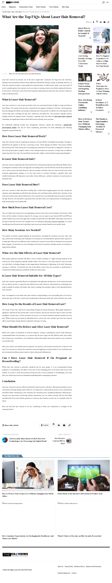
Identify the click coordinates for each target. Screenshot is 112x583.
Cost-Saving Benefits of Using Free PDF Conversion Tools (85, 61)
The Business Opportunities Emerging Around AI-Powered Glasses (102, 125)
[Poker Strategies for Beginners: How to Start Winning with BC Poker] (103, 77)
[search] (103, 2)
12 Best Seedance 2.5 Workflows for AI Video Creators (102, 105)
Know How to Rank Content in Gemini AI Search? (84, 32)
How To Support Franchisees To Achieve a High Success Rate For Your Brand (102, 61)
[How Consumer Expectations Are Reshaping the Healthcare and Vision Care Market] (28, 517)
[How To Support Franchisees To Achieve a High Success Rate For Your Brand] (103, 49)
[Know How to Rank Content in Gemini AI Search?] (101, 35)
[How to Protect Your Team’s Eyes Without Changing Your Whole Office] (28, 475)
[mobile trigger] (4, 2)
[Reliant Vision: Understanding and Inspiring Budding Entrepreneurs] (85, 77)
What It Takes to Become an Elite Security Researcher (80, 536)
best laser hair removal (63, 116)
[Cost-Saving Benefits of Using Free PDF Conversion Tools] (85, 49)
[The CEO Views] (12, 2)
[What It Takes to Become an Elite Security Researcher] (84, 517)
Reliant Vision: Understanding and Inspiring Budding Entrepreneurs (84, 88)
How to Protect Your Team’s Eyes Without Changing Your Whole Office (85, 124)
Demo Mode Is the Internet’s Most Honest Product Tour (80, 493)
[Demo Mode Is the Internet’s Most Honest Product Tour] (84, 475)
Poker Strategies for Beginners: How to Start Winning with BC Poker (102, 88)
